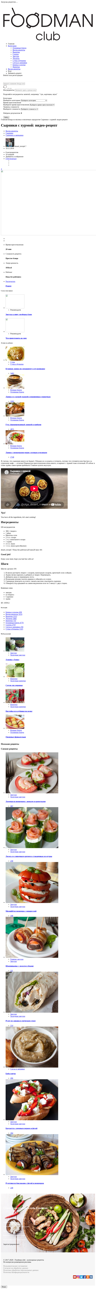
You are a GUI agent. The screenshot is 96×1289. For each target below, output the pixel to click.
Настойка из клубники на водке (19, 711)
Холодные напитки (18, 681)
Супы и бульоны (19, 61)
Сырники (9, 133)
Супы (12, 362)
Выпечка (16, 52)
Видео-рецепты (19, 50)
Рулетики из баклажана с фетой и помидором (25, 1183)
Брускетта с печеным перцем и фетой (21, 1128)
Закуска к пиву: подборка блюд (19, 314)
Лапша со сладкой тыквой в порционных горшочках (28, 397)
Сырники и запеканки (14, 135)
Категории (12, 46)
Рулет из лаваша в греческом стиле (21, 1021)
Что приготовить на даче (16, 338)
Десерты (16, 58)
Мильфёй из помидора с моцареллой (21, 911)
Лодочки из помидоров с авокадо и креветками (26, 801)
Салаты (16, 54)
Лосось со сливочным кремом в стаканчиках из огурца (29, 856)
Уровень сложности (11, 107)
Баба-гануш (11, 1074)
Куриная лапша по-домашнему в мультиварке (25, 369)
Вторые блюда (16, 390)
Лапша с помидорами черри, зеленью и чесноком (26, 453)
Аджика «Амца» (12, 660)
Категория (7, 98)
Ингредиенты (8, 90)
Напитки (16, 67)
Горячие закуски (16, 959)
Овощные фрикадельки (16, 737)
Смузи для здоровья (14, 685)
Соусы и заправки (20, 63)
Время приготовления (12, 103)
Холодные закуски (17, 655)
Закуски (16, 56)
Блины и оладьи (19, 65)
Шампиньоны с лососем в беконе (20, 966)
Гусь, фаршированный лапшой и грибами (23, 425)
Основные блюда (19, 48)
